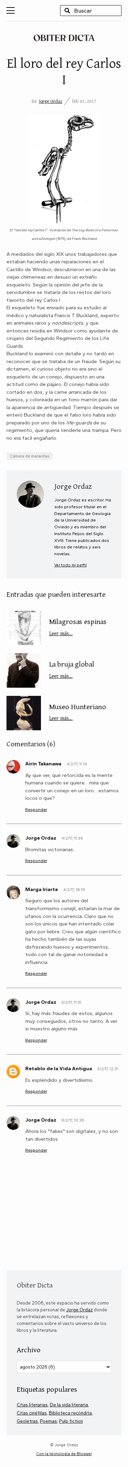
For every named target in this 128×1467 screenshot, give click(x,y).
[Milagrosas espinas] (23, 628)
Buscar (67, 10)
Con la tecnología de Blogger (64, 1453)
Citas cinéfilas (32, 1413)
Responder (36, 809)
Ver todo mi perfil (70, 565)
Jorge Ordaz (50, 101)
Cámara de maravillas (29, 456)
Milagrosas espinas (77, 626)
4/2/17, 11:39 (72, 838)
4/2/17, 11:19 (77, 764)
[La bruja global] (23, 670)
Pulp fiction (71, 1421)
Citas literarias (32, 1404)
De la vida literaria (69, 1404)
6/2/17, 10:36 (72, 1120)
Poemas (48, 1421)
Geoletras (27, 1421)
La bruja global (71, 669)
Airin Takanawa (43, 764)
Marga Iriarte (41, 889)
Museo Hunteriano (77, 711)
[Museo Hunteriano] (23, 713)
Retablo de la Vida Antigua (58, 1068)
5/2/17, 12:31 (107, 1068)
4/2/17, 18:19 (74, 889)
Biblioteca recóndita (70, 1413)
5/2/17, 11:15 (71, 1002)
